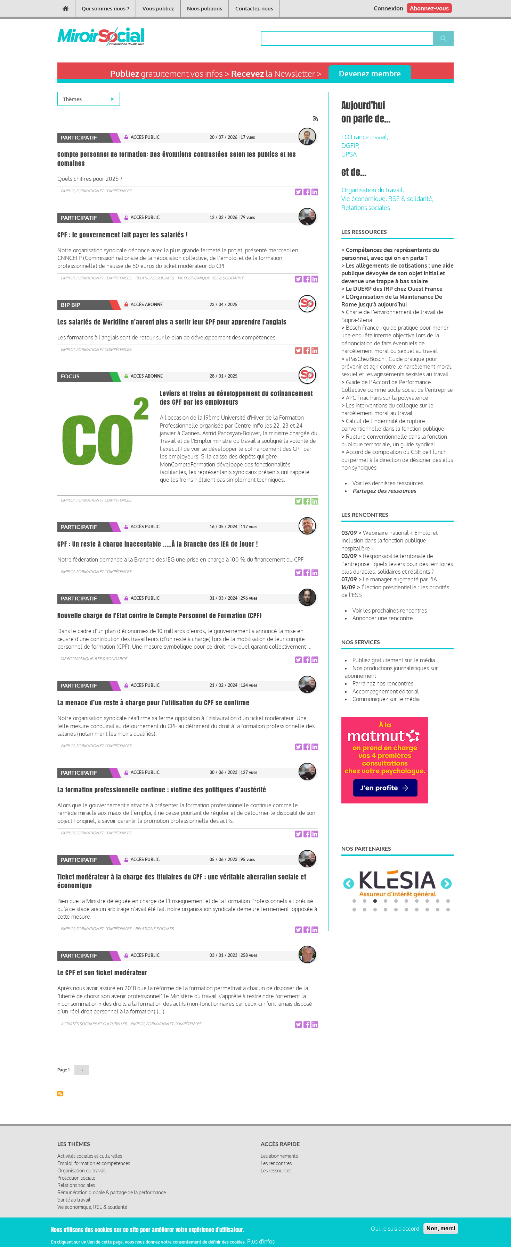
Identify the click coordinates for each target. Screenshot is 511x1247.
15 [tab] (395, 910)
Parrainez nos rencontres (382, 683)
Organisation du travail (81, 1170)
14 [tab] (385, 910)
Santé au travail (73, 1200)
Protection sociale (76, 1178)
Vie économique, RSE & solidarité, (387, 198)
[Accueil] (89, 36)
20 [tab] (448, 910)
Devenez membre (370, 73)
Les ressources (276, 1170)
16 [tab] (406, 910)
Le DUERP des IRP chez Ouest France (394, 288)
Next (446, 884)
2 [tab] (364, 901)
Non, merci (441, 1228)
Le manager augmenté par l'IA (400, 579)
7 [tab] (416, 901)
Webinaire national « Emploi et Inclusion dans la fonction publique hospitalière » (389, 540)
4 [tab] (385, 901)
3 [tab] (375, 901)
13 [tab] (375, 910)
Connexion (388, 8)
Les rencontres (276, 1163)
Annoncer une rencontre (382, 618)
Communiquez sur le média (386, 699)
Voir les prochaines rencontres (389, 610)
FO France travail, (364, 137)
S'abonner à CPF (60, 1093)
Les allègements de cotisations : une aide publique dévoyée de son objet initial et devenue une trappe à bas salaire (397, 273)
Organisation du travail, (372, 190)
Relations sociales (154, 278)
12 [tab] (364, 910)
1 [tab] (354, 901)
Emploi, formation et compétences (96, 190)
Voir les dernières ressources (387, 483)
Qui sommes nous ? (105, 8)
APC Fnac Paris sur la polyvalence (387, 397)
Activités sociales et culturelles (94, 1023)
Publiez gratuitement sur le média (393, 660)
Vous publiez (158, 8)
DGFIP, (350, 145)
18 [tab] (427, 910)
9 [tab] (437, 901)
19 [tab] (437, 910)
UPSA (349, 154)
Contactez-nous (254, 8)
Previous (348, 884)
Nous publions (204, 8)
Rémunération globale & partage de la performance (111, 1192)
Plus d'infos (261, 1241)
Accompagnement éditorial (385, 691)
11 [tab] (354, 910)
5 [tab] (395, 901)
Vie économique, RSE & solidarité (211, 278)
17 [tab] (416, 910)
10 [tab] (448, 901)
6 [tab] (406, 901)
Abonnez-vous (429, 8)
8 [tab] (427, 901)
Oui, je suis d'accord (395, 1228)
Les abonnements (279, 1156)
